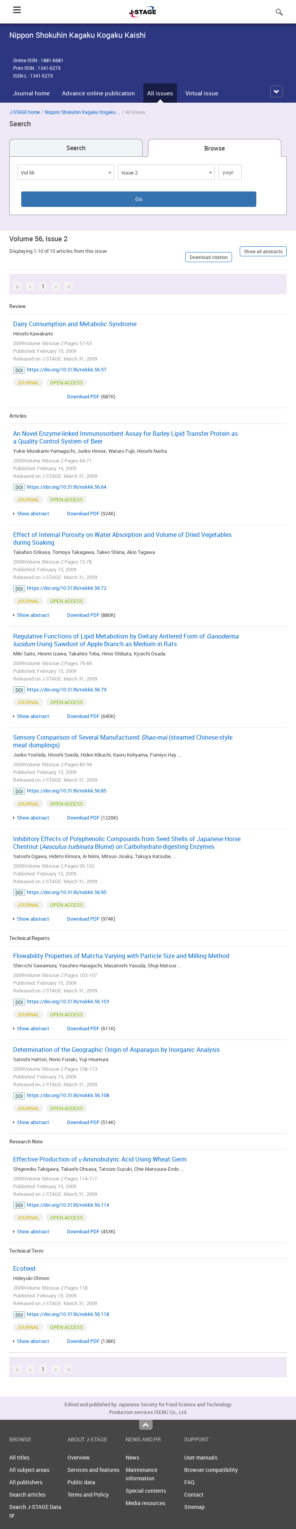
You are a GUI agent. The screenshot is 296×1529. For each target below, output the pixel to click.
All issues (160, 93)
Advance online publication (98, 93)
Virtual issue (201, 93)
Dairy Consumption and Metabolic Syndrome (74, 324)
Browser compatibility (211, 1469)
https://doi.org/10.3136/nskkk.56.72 (66, 587)
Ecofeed (24, 1268)
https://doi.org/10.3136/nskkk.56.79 (66, 689)
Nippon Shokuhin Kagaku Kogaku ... (82, 112)
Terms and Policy (88, 1494)
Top (146, 1425)
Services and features (93, 1469)
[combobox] (65, 172)
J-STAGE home (24, 112)
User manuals (200, 1457)
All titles (19, 1457)
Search (76, 148)
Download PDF (83, 396)
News (132, 1457)
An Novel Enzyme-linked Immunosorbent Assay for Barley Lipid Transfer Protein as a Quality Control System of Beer (125, 437)
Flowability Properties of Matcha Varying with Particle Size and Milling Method (121, 956)
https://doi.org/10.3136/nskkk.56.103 (68, 1001)
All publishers (25, 1482)
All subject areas (29, 1469)
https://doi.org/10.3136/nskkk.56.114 (68, 1204)
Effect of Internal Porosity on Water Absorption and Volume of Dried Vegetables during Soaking (122, 538)
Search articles (27, 1494)
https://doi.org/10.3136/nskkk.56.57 (66, 369)
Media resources (145, 1503)
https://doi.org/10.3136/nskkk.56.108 (68, 1095)
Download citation (209, 257)
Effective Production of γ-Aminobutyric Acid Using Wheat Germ (100, 1159)
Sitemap (194, 1506)
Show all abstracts (263, 251)
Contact (194, 1494)
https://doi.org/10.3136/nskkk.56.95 (66, 892)
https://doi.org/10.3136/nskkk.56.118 (68, 1314)
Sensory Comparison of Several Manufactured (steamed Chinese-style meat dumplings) (122, 741)
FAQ (189, 1482)
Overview (78, 1457)
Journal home (31, 93)
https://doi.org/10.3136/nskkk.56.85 (66, 790)
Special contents (146, 1490)
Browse (214, 148)
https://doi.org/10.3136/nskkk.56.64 (66, 486)
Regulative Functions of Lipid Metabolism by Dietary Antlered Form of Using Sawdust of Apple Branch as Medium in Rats (126, 640)
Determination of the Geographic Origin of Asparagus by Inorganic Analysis (116, 1049)
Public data (81, 1482)
